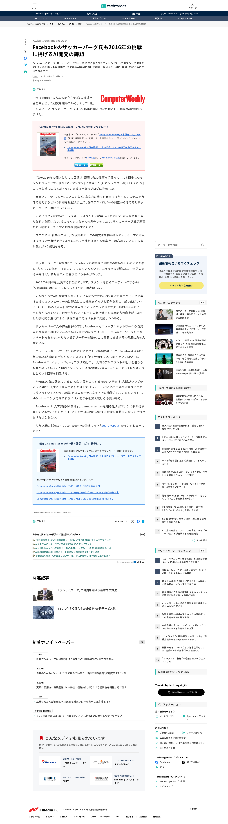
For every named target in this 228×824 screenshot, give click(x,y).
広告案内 (63, 816)
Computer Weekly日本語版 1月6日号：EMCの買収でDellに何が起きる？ (75, 498)
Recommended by (125, 562)
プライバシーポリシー (100, 816)
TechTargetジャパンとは (48, 13)
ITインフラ (39, 18)
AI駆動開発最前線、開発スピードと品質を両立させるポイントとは (67, 551)
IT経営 (156, 18)
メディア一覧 (34, 816)
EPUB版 (90, 157)
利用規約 (193, 809)
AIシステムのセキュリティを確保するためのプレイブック (63, 544)
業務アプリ (97, 18)
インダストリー (185, 18)
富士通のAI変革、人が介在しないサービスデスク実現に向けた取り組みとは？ (72, 555)
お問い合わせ (79, 816)
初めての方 (92, 13)
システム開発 (128, 18)
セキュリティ (70, 18)
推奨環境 (157, 816)
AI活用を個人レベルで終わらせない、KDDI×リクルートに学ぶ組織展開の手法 (73, 547)
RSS (118, 816)
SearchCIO (108, 425)
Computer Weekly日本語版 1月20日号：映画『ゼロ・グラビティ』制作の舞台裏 (78, 492)
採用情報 (143, 816)
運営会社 (129, 816)
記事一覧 (136, 13)
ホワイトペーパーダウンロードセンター (179, 13)
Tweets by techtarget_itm (171, 685)
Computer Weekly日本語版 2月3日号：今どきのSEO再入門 (68, 486)
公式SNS (50, 816)
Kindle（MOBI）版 (111, 157)
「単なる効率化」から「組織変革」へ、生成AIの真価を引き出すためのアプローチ (73, 540)
